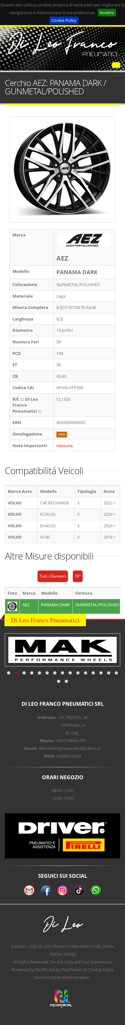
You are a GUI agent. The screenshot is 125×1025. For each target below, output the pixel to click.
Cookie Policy (64, 20)
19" (78, 576)
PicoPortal (45, 969)
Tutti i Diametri (52, 576)
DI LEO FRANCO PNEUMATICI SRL (70, 946)
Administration (75, 977)
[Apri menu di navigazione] (116, 65)
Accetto (107, 12)
